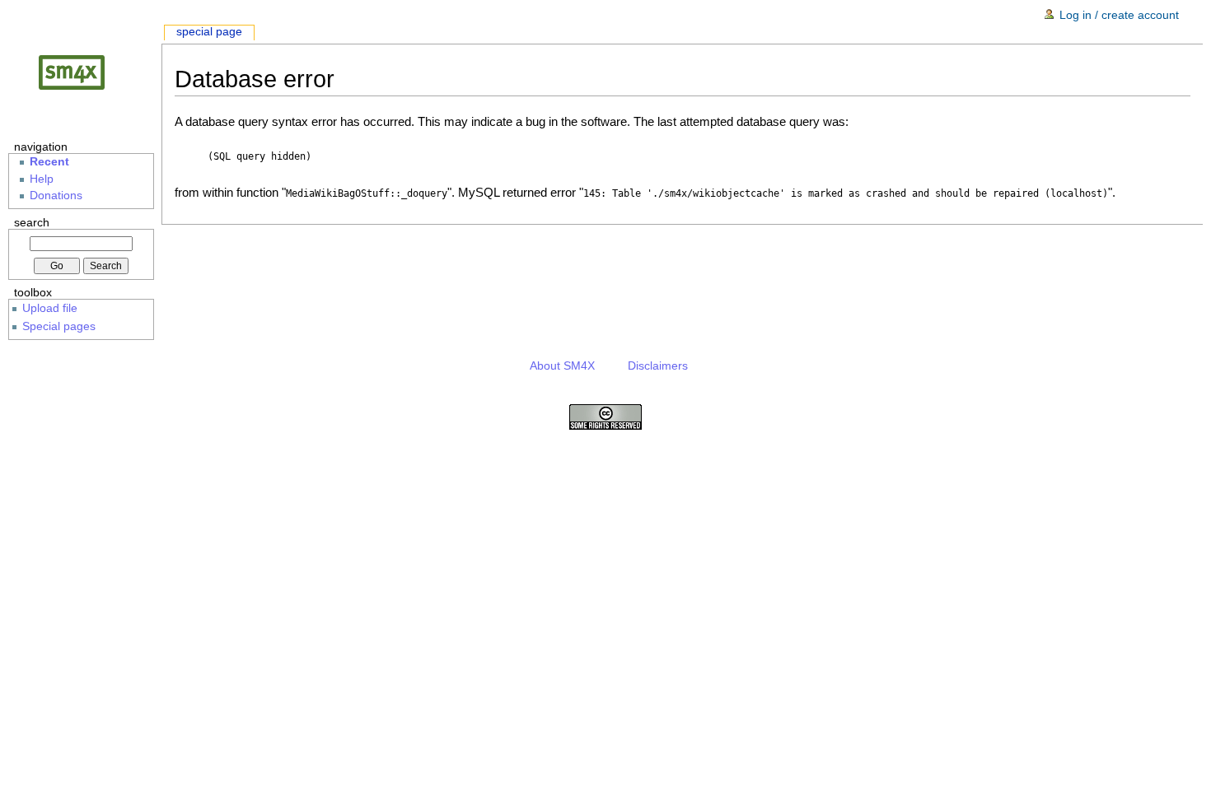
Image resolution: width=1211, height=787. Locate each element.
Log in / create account (1119, 14)
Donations (56, 195)
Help (42, 179)
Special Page (209, 32)
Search (31, 222)
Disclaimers (658, 366)
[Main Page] (84, 72)
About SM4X (562, 366)
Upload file (49, 307)
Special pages (59, 326)
